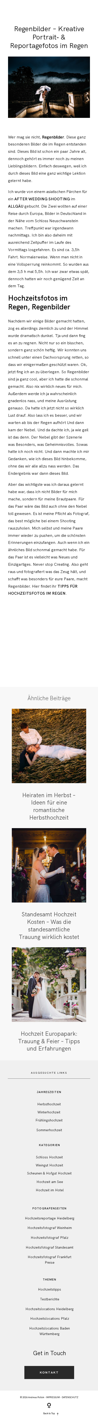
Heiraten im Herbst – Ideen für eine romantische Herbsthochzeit (49, 765)
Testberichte (49, 1299)
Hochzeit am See (49, 1181)
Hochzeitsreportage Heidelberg (49, 1218)
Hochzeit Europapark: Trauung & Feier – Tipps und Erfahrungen (49, 1000)
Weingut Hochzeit (49, 1165)
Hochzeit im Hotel (50, 1190)
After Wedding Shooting (42, 199)
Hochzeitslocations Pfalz (49, 1318)
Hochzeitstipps (49, 1289)
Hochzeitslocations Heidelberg (49, 1309)
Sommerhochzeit (49, 1130)
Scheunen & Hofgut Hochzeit (49, 1173)
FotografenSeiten (49, 1208)
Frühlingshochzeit (49, 1120)
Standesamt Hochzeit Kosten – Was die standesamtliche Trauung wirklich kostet (49, 884)
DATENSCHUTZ (70, 1397)
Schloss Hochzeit (49, 1157)
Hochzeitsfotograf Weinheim (49, 1227)
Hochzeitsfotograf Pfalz (49, 1237)
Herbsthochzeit (49, 1104)
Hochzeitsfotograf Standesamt (49, 1247)
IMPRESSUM (53, 1397)
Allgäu (15, 206)
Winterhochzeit (48, 1112)
